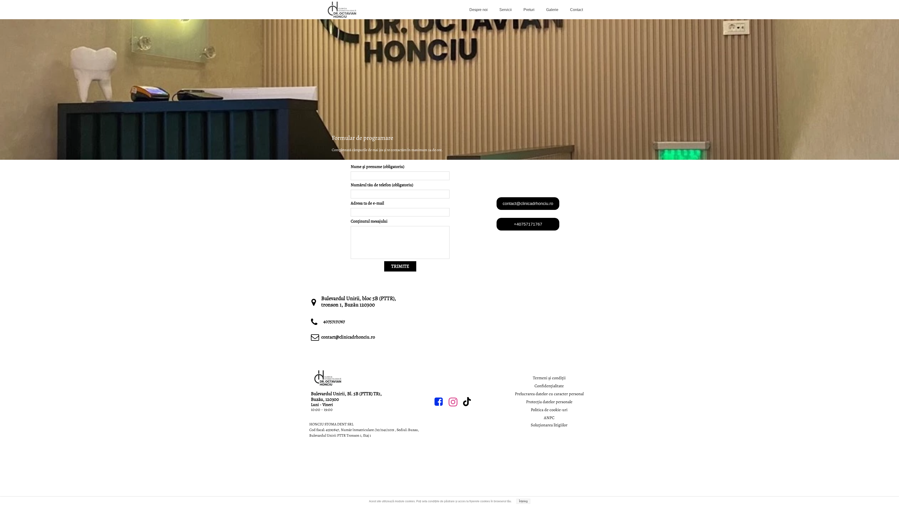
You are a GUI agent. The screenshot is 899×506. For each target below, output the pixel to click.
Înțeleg (523, 501)
